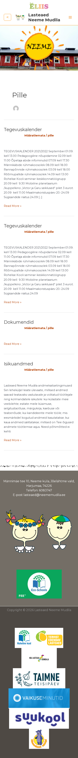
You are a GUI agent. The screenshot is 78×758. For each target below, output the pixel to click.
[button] (7, 17)
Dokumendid (19, 322)
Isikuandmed (18, 364)
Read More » (12, 206)
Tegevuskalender (23, 129)
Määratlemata (34, 135)
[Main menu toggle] (70, 17)
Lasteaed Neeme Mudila (44, 17)
